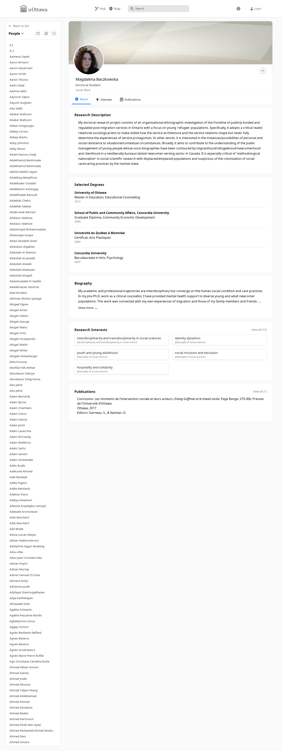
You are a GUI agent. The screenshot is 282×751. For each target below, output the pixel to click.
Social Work (83, 90)
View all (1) (260, 391)
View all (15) (259, 329)
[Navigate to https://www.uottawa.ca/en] (34, 8)
